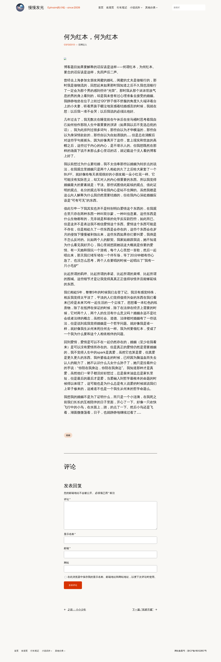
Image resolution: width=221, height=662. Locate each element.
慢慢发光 (36, 7)
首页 (100, 7)
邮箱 (67, 548)
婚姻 (68, 435)
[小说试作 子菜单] (141, 7)
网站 (66, 562)
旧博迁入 (82, 44)
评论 (67, 499)
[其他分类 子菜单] (157, 7)
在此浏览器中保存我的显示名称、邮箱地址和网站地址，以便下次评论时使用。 (112, 576)
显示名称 (70, 534)
